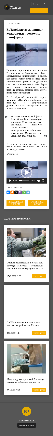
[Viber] (20, 192)
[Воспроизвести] (10, 180)
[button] (26, 172)
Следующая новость (37, 203)
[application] (27, 172)
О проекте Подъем (26, 425)
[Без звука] (38, 180)
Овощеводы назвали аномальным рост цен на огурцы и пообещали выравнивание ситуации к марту (25, 265)
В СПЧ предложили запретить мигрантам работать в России (23, 324)
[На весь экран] (43, 180)
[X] (16, 192)
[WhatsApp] (24, 192)
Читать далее (39, 276)
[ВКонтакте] (8, 192)
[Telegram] (28, 192)
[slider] (24, 180)
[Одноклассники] (12, 192)
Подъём (15, 7)
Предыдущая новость (15, 203)
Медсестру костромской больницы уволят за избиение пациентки (26, 381)
